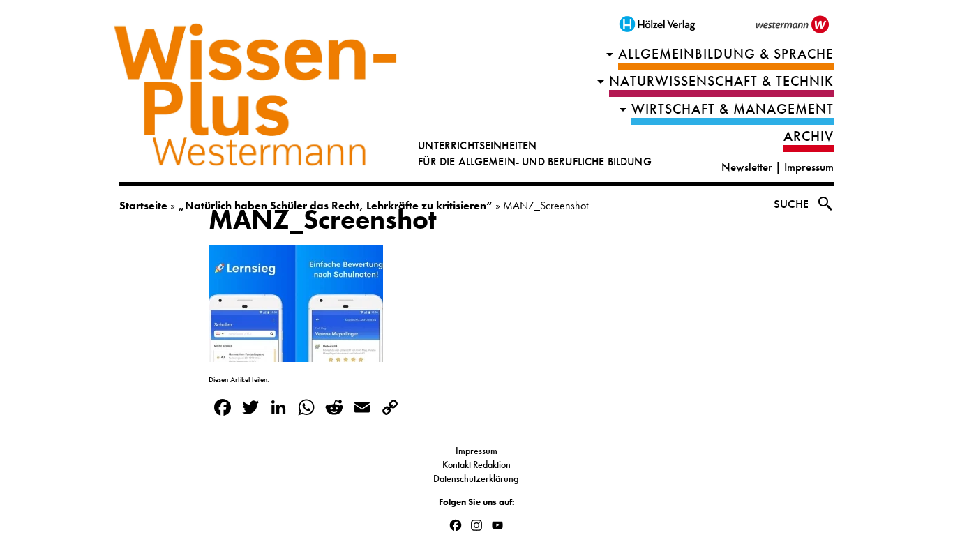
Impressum (809, 167)
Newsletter (746, 167)
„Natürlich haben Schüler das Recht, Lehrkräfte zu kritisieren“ (335, 205)
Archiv (808, 136)
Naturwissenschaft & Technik (721, 81)
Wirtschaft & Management (732, 109)
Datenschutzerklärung (476, 478)
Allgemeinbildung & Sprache (726, 54)
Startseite (143, 205)
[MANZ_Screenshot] (296, 353)
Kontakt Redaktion (476, 464)
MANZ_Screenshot (323, 219)
